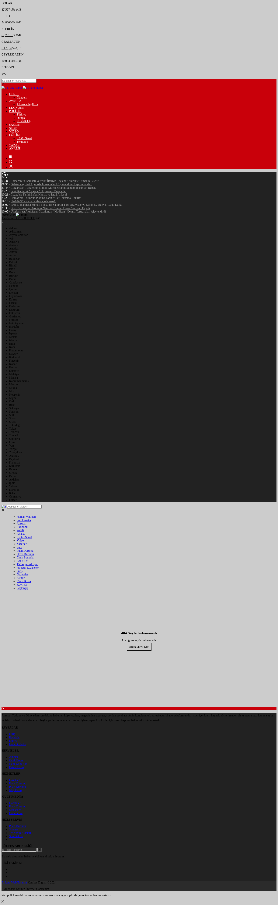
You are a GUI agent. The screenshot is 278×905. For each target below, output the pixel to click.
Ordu (12, 401)
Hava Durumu (25, 554)
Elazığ (13, 302)
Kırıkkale (14, 466)
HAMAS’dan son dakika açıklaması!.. (33, 201)
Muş (11, 391)
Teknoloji (22, 141)
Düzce (13, 499)
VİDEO (14, 131)
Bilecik (13, 262)
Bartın (12, 476)
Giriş (20, 571)
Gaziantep (15, 316)
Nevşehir (14, 394)
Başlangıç (22, 588)
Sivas (12, 421)
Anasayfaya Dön (139, 646)
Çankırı (13, 285)
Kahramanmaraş (19, 381)
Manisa (13, 377)
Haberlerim (16, 813)
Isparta (13, 333)
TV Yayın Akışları (27, 564)
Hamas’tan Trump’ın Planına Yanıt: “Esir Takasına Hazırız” (46, 197)
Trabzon (14, 432)
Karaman (14, 462)
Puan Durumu (25, 550)
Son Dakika (24, 520)
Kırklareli (14, 357)
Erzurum (14, 309)
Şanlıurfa (14, 438)
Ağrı (12, 238)
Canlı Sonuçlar (25, 557)
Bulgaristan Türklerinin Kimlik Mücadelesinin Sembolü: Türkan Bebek (53, 187)
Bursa (12, 279)
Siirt (11, 415)
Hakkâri (14, 326)
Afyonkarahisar (18, 234)
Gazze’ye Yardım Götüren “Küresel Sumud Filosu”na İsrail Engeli (50, 208)
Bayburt (14, 459)
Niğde (12, 398)
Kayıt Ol (22, 584)
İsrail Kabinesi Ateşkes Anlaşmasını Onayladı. (38, 191)
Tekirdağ (14, 425)
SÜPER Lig (24, 121)
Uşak (12, 442)
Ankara (13, 245)
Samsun (14, 411)
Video (20, 540)
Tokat (12, 428)
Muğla (13, 387)
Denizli (13, 292)
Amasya (14, 241)
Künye (21, 577)
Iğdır (12, 482)
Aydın (12, 255)
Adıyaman (15, 231)
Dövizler (14, 780)
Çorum (13, 289)
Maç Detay (15, 790)
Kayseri (13, 353)
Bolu (12, 272)
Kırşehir (14, 360)
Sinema (13, 829)
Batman (13, 469)
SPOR (13, 128)
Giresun (14, 319)
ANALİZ (15, 148)
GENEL (14, 94)
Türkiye (21, 114)
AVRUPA (15, 100)
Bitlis (12, 268)
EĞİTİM (14, 134)
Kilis (12, 493)
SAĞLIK (14, 124)
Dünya (21, 117)
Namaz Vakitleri (26, 516)
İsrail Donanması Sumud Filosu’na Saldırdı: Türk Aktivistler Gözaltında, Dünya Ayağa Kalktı (66, 204)
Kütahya (14, 370)
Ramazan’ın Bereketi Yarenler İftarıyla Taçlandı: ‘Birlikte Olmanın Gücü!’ (55, 181)
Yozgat (13, 449)
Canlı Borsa (24, 581)
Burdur (13, 275)
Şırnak (13, 472)
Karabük (14, 489)
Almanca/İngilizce (27, 104)
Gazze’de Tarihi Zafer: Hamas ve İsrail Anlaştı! (39, 194)
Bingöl (13, 265)
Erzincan (14, 306)
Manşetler (15, 809)
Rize (12, 404)
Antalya (14, 248)
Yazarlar (21, 543)
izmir (12, 343)
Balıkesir (14, 258)
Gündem (22, 97)
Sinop (12, 418)
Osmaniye (15, 496)
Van (11, 445)
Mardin (13, 384)
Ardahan (14, 479)
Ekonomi (22, 526)
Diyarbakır (15, 296)
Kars (12, 347)
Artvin (13, 251)
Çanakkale (15, 282)
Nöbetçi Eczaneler (28, 567)
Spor (19, 547)
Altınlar (13, 757)
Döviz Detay (16, 767)
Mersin (13, 336)
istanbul (13, 340)
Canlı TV (22, 560)
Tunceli (13, 435)
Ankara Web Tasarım (14, 882)
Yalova (13, 486)
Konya (13, 367)
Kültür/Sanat (24, 138)
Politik (20, 530)
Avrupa (21, 523)
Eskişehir (14, 313)
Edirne (13, 299)
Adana (13, 228)
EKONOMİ (16, 107)
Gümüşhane (16, 323)
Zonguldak (15, 452)
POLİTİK (15, 111)
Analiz (21, 533)
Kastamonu (16, 350)
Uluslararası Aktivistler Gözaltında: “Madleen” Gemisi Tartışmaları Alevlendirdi (58, 211)
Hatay (12, 330)
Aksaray (14, 455)
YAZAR (14, 145)
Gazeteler (22, 574)
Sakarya (14, 408)
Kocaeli (13, 364)
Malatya (14, 374)
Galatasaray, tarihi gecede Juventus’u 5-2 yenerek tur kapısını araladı (51, 184)
